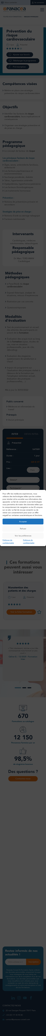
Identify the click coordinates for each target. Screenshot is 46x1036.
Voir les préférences (23, 535)
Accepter (23, 521)
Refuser (23, 528)
